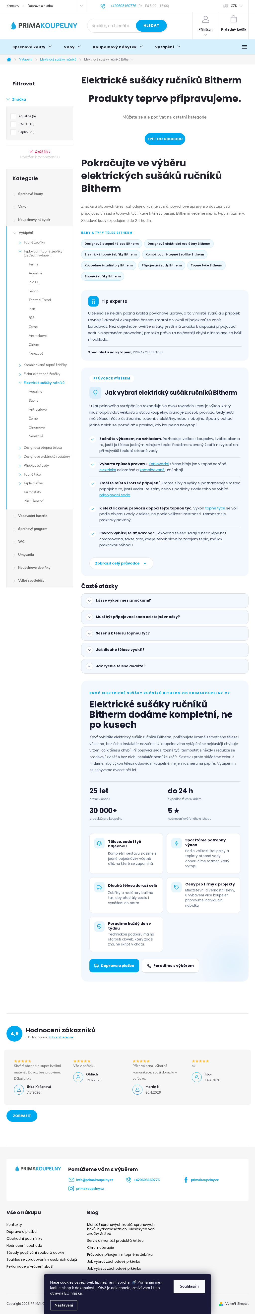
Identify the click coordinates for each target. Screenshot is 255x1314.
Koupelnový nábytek (34, 219)
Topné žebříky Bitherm (103, 276)
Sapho (25, 132)
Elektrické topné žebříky (42, 374)
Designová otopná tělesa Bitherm (112, 244)
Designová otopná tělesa (43, 447)
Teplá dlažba (33, 483)
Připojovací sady (36, 465)
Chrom (34, 344)
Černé (33, 326)
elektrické (107, 469)
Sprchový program (32, 528)
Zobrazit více (22, 1117)
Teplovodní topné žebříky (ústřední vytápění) (43, 253)
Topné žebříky (34, 242)
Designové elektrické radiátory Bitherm (179, 244)
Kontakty (12, 6)
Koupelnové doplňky (34, 567)
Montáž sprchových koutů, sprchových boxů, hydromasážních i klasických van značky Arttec (121, 1229)
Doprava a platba (40, 6)
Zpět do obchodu (165, 138)
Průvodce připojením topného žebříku (120, 1254)
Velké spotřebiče (31, 580)
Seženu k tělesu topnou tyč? (123, 633)
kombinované (152, 469)
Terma (33, 264)
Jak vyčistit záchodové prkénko (114, 1268)
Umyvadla (26, 554)
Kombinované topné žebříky (45, 365)
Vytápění (26, 232)
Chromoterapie (100, 1247)
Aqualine (26, 116)
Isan (32, 309)
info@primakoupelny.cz (94, 1180)
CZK (234, 6)
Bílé (31, 317)
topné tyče (215, 508)
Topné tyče (32, 474)
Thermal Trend (40, 300)
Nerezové (36, 353)
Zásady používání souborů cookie (35, 1252)
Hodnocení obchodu (24, 1245)
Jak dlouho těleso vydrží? (120, 649)
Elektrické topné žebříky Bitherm (111, 254)
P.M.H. (25, 124)
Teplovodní (159, 463)
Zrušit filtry (42, 151)
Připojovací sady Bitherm (162, 265)
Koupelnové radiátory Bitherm (109, 265)
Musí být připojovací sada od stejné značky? (138, 616)
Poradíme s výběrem (173, 965)
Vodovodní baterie (32, 515)
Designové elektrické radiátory (47, 456)
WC (21, 541)
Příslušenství (33, 501)
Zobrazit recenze (61, 1037)
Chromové (37, 427)
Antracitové (38, 335)
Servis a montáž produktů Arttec (115, 1240)
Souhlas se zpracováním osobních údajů (41, 1259)
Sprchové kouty (30, 193)
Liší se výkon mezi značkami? (123, 600)
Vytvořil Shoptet (237, 1304)
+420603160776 (147, 1180)
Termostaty (32, 492)
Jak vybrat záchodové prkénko (113, 1261)
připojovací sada (114, 495)
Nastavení (64, 1305)
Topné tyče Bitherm (206, 265)
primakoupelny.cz (205, 1180)
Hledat (151, 25)
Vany (22, 206)
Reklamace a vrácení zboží (29, 1266)
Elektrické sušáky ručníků (44, 382)
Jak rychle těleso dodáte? (120, 666)
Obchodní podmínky (24, 1238)
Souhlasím (189, 1286)
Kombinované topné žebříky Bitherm (175, 254)
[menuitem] (32, 47)
